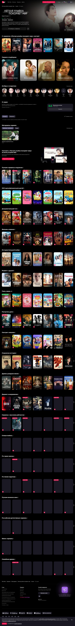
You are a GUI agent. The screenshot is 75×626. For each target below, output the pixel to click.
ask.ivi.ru (40, 599)
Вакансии (4, 590)
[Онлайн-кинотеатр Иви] (4, 2)
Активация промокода (25, 597)
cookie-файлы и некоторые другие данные (47, 618)
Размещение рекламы (6, 595)
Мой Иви (22, 588)
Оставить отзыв (5, 604)
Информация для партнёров (8, 593)
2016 (5, 18)
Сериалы (22, 592)
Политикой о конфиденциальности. (9, 621)
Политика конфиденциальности (8, 598)
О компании (4, 588)
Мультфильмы (23, 593)
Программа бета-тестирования (8, 592)
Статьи (21, 595)
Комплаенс (4, 603)
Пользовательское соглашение (8, 597)
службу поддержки (18, 623)
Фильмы (21, 590)
